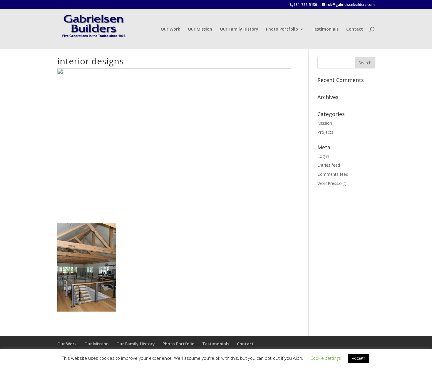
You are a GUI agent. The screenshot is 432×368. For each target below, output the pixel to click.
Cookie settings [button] (325, 358)
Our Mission (200, 29)
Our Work (170, 29)
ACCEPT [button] (358, 358)
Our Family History (239, 29)
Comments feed (332, 174)
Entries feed (328, 165)
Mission (324, 123)
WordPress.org (331, 183)
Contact (354, 29)
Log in (323, 156)
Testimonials (325, 29)
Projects (325, 132)
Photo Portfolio (282, 29)
